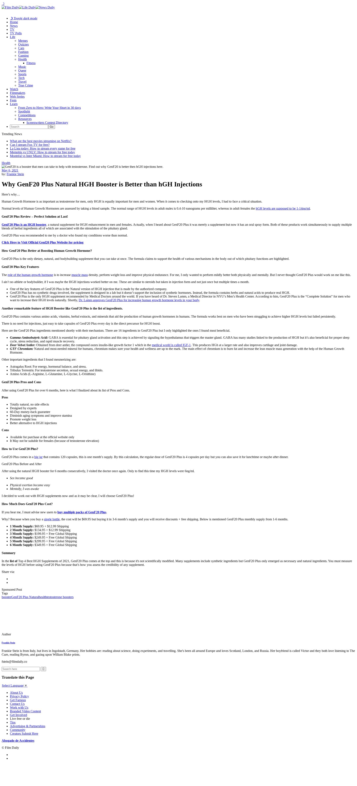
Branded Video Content (25, 711)
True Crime (25, 85)
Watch (14, 89)
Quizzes (23, 44)
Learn (14, 104)
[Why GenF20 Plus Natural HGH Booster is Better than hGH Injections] (30, 634)
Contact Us (17, 704)
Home (14, 22)
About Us (16, 692)
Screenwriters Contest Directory (47, 122)
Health (22, 59)
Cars (21, 48)
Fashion (23, 52)
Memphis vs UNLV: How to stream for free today (42, 152)
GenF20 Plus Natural (25, 597)
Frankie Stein (15, 174)
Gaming (23, 55)
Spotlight (24, 111)
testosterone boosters (60, 597)
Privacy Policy (19, 696)
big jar (38, 457)
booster (6, 597)
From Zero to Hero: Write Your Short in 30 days (49, 107)
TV (12, 29)
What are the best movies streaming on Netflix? (40, 141)
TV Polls (16, 33)
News (14, 26)
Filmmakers (17, 93)
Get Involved (18, 715)
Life (12, 37)
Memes (23, 40)
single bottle (52, 519)
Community (17, 730)
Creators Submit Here (24, 733)
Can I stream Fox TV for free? (30, 144)
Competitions (27, 115)
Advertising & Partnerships (27, 726)
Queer (22, 70)
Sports (22, 74)
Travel (22, 81)
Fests (13, 100)
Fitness (31, 63)
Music (22, 66)
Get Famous (18, 700)
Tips (12, 722)
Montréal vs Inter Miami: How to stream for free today (45, 156)
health (43, 597)
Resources (25, 119)
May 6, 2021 (10, 170)
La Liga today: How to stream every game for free (42, 148)
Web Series (17, 96)
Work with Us (19, 707)
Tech (21, 78)
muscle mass (79, 275)
